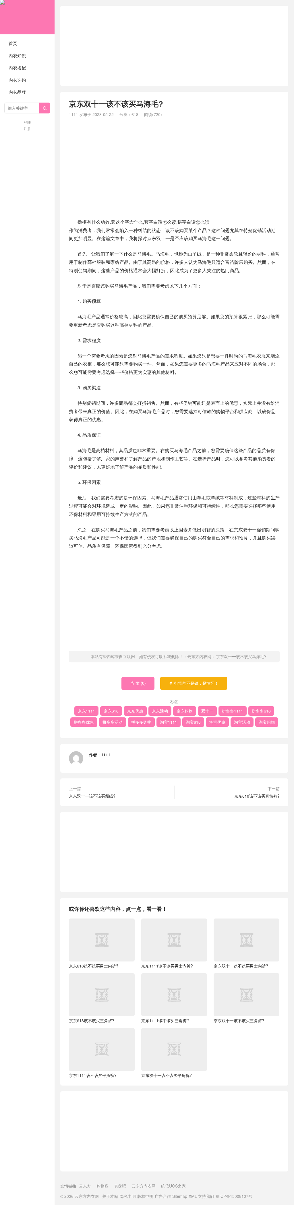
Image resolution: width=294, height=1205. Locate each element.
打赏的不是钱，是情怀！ (193, 683)
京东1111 (86, 711)
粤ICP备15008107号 (233, 1196)
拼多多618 (261, 711)
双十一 (207, 711)
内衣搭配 (17, 67)
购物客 (102, 1186)
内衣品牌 (17, 92)
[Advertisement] (174, 46)
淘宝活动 (242, 722)
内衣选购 (17, 80)
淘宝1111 (168, 722)
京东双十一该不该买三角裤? (239, 1020)
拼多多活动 (112, 722)
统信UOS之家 (173, 1186)
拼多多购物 (141, 722)
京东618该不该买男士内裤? (93, 966)
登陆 (27, 122)
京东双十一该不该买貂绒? (92, 796)
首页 (13, 43)
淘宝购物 (267, 722)
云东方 (85, 1186)
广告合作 (163, 1196)
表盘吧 (120, 1186)
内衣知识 (17, 55)
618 (134, 114)
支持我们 (206, 1196)
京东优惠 (135, 711)
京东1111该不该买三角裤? (165, 1020)
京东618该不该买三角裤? (91, 1020)
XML (192, 1196)
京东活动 (160, 711)
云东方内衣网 (27, 17)
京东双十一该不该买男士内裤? (241, 966)
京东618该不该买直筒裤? (257, 796)
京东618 (111, 711)
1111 (73, 114)
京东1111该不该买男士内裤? (167, 966)
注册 (27, 128)
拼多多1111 (232, 711)
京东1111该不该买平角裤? (93, 1075)
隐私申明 (128, 1196)
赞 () (138, 683)
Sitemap (179, 1196)
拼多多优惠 (84, 722)
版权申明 (145, 1196)
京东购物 (185, 711)
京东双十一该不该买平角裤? (166, 1075)
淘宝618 (193, 722)
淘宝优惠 (217, 722)
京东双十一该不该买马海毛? (241, 656)
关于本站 (110, 1196)
